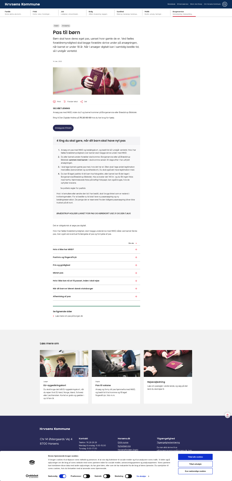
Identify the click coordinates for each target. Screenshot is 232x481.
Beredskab (171, 4)
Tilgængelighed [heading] (166, 438)
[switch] (86, 476)
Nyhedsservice (124, 446)
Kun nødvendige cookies (195, 471)
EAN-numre (123, 443)
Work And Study (196, 4)
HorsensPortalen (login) (128, 450)
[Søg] (224, 4)
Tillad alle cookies (195, 457)
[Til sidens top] (227, 415)
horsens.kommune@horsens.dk (173, 450)
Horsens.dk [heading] (124, 438)
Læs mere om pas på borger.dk (69, 316)
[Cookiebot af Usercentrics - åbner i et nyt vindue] (32, 476)
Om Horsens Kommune (212, 4)
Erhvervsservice (182, 4)
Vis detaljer (141, 476)
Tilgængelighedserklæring (168, 443)
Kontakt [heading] (83, 438)
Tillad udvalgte (195, 464)
